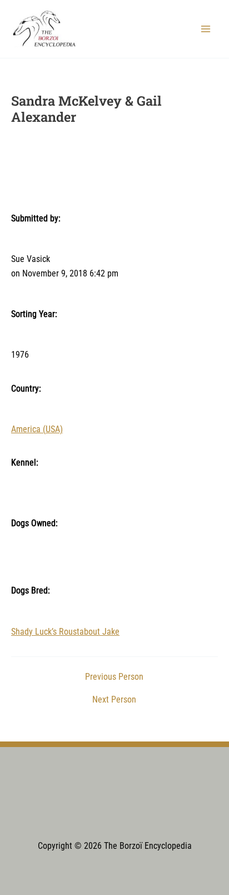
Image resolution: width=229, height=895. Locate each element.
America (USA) (37, 429)
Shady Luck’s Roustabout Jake (65, 632)
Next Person (114, 700)
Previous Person (114, 677)
